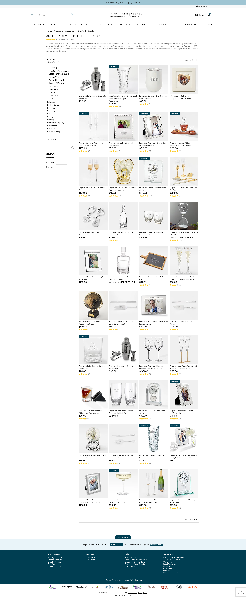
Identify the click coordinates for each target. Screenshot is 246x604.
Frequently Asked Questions (135, 564)
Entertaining (143, 25)
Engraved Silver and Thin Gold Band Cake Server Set (121, 322)
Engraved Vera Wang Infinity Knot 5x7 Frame (92, 278)
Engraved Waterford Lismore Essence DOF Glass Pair (151, 233)
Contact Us (90, 557)
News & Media (168, 568)
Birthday (50, 120)
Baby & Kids (161, 25)
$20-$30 (54, 92)
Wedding (86, 25)
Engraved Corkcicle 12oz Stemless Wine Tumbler (153, 97)
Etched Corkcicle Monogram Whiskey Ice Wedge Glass (90, 412)
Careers (166, 566)
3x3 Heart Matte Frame (179, 96)
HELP (128, 595)
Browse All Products (57, 83)
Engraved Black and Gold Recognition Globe (89, 322)
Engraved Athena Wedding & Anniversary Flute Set (91, 144)
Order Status (91, 560)
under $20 (55, 89)
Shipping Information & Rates (136, 560)
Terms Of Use (130, 566)
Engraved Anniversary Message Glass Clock (183, 501)
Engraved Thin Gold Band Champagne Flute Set (150, 501)
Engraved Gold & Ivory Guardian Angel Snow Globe (122, 189)
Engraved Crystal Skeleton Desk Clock (152, 189)
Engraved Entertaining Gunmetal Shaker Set (92, 97)
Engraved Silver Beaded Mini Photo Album (121, 144)
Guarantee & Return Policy (135, 562)
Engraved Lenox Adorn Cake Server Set (181, 322)
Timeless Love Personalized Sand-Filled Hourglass (184, 233)
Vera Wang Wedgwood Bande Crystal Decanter (121, 278)
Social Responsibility (170, 564)
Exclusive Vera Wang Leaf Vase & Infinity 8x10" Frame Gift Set (183, 456)
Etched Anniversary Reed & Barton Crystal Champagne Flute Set (184, 278)
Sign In (202, 15)
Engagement (52, 117)
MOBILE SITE (120, 595)
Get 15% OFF (116, 544)
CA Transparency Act (171, 573)
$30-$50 (54, 95)
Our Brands (167, 562)
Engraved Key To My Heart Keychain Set (89, 233)
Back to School (104, 25)
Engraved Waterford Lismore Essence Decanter (121, 233)
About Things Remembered (173, 557)
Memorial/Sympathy (55, 123)
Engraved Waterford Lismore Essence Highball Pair (121, 412)
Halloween (125, 25)
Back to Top (122, 537)
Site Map (51, 564)
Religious (51, 102)
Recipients (55, 25)
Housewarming (53, 131)
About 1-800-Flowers (171, 560)
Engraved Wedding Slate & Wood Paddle (152, 278)
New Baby (51, 128)
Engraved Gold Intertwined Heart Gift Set (183, 189)
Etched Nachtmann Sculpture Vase (151, 456)
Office (176, 25)
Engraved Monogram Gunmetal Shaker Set (122, 367)
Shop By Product (54, 562)
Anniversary (52, 67)
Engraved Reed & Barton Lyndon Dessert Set (122, 456)
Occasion (54, 62)
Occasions (39, 25)
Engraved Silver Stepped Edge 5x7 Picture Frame (153, 322)
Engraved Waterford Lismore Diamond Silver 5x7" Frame (91, 501)
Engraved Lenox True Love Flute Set (92, 189)
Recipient (50, 162)
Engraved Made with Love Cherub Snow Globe (93, 456)
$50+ (52, 98)
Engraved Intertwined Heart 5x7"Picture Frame (181, 412)
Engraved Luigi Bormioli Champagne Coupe (119, 501)
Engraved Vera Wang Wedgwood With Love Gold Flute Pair (183, 367)
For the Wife (54, 77)
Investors (166, 571)
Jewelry (71, 25)
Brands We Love (193, 25)
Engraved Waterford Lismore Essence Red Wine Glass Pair (151, 367)
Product (49, 167)
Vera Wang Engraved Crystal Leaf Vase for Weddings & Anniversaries (123, 98)
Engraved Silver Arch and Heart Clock (152, 412)
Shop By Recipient (55, 560)
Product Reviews (54, 566)
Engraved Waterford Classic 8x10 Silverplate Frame (153, 144)
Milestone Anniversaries (59, 70)
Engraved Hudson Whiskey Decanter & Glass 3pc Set (180, 144)
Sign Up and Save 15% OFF (95, 544)
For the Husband (56, 80)
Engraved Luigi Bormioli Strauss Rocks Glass (92, 367)
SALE (210, 25)
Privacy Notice (130, 557)
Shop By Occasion (55, 557)
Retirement (52, 125)
